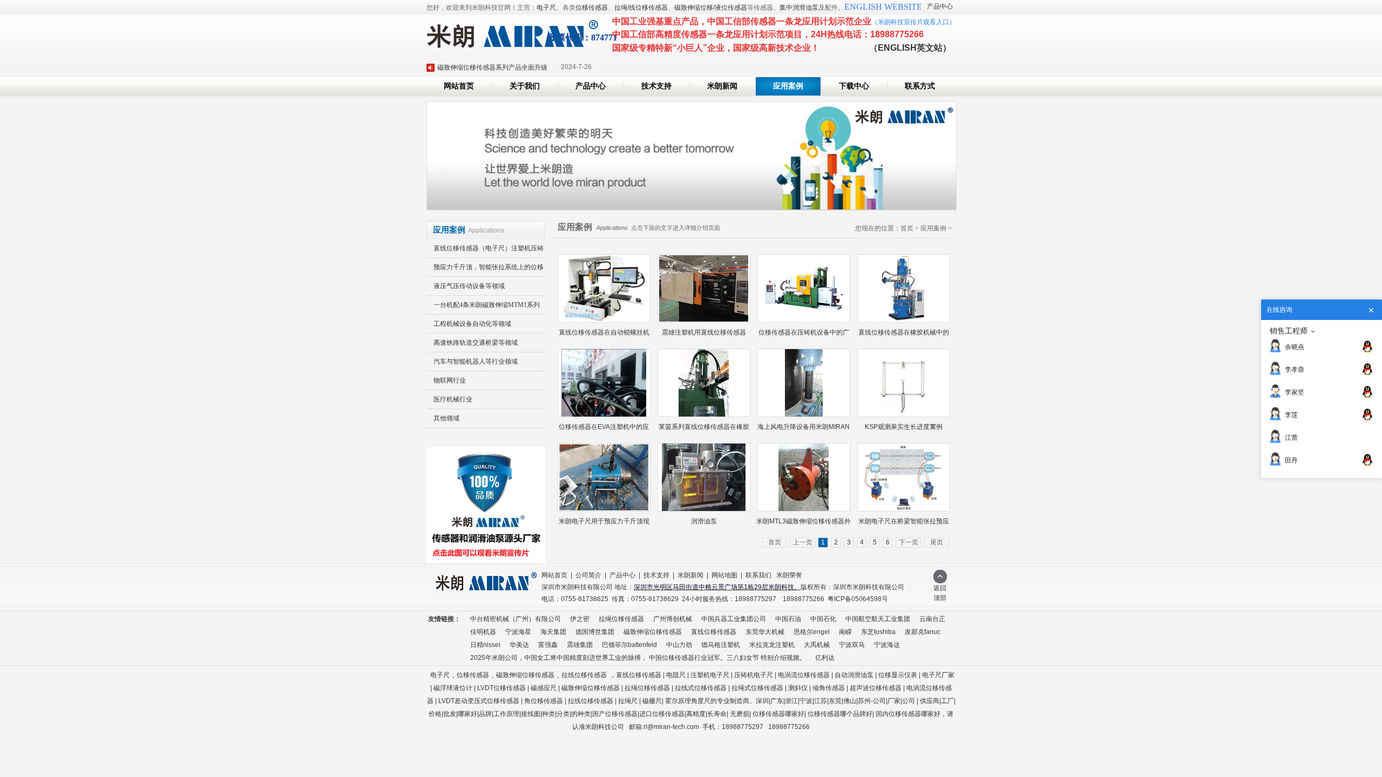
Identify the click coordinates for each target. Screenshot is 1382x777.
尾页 (936, 542)
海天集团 (553, 632)
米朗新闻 (722, 86)
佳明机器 (483, 632)
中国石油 (788, 619)
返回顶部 (939, 593)
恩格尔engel (812, 632)
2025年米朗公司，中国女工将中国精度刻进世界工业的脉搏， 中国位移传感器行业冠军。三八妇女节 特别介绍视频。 (638, 658)
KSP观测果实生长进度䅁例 (904, 427)
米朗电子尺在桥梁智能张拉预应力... (903, 524)
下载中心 (854, 86)
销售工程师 (1289, 330)
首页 (906, 228)
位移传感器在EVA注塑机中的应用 (604, 430)
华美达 (519, 645)
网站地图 (724, 575)
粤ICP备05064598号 (858, 599)
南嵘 (845, 632)
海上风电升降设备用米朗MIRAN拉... (803, 430)
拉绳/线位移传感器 (641, 7)
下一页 (908, 542)
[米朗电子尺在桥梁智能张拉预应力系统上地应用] (903, 477)
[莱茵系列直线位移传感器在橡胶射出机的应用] (704, 383)
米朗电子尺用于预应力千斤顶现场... (604, 524)
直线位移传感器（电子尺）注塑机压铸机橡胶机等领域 (485, 251)
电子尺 (546, 7)
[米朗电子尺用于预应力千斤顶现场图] (604, 477)
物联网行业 (449, 380)
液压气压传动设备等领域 (469, 286)
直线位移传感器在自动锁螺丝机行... (604, 335)
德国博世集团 (594, 632)
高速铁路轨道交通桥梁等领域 (475, 342)
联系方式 (920, 86)
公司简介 (588, 575)
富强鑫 (548, 645)
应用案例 (788, 86)
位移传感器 (591, 7)
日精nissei (485, 645)
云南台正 (932, 619)
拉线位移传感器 (584, 675)
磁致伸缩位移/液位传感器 (710, 7)
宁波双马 (852, 645)
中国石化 (823, 619)
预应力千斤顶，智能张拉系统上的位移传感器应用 (485, 270)
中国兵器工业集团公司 (733, 619)
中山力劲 (679, 645)
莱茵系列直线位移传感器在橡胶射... (704, 430)
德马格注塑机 (720, 645)
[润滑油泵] (704, 477)
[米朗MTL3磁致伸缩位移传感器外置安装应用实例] (803, 477)
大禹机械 (817, 645)
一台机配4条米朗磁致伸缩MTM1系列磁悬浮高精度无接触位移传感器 (483, 308)
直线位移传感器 (713, 632)
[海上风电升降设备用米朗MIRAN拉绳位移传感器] (803, 383)
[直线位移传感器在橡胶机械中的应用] (903, 288)
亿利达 (825, 658)
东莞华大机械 (765, 632)
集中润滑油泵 (799, 7)
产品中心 (940, 6)
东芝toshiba (878, 632)
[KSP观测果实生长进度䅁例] (903, 383)
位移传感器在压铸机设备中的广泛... (803, 335)
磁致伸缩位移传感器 (653, 632)
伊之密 (580, 619)
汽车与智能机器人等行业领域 (475, 361)
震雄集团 (580, 645)
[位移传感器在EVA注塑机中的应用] (604, 383)
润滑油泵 (704, 521)
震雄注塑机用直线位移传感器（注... (704, 335)
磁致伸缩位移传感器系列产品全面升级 (492, 67)
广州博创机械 (672, 619)
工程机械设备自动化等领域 (472, 324)
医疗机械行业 (452, 399)
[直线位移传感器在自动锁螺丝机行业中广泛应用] (604, 288)
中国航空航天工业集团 (877, 619)
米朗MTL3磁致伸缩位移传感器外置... (803, 524)
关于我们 (525, 86)
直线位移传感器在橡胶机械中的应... (903, 335)
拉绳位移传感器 (621, 619)
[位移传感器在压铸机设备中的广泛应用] (803, 288)
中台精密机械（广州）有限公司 (515, 619)
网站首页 (459, 86)
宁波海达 (887, 645)
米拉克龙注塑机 (772, 645)
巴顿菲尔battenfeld (629, 645)
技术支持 (656, 86)
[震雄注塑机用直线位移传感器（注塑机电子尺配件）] (704, 288)
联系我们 (758, 575)
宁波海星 (518, 632)
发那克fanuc (922, 632)
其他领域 (446, 418)
